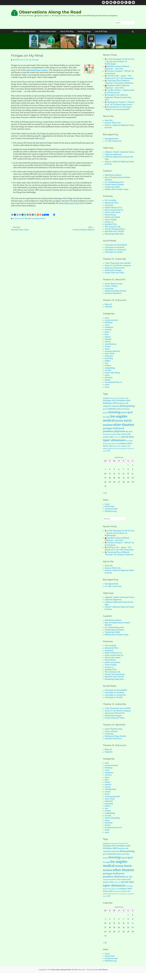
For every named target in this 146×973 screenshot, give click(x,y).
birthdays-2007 (109, 400)
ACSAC (42, 138)
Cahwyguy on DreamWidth (116, 245)
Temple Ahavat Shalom (114, 184)
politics (108, 361)
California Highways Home (24, 31)
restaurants (107, 434)
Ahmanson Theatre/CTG (115, 268)
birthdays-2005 (114, 398)
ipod (130, 412)
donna (123, 406)
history (108, 337)
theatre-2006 (107, 443)
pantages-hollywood (113, 428)
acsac (107, 318)
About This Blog (67, 31)
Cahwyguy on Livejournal (115, 250)
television (109, 377)
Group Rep (109, 288)
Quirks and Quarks (112, 217)
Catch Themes (103, 970)
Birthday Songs (84, 31)
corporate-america (111, 406)
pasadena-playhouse (114, 431)
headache (111, 409)
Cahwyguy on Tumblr (114, 252)
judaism (108, 339)
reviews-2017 (117, 437)
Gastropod (109, 205)
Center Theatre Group (113, 284)
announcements (111, 320)
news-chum (110, 353)
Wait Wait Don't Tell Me (114, 231)
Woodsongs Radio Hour (114, 234)
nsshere (108, 424)
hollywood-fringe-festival (36, 218)
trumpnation (122, 448)
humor (124, 412)
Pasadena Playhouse (113, 293)
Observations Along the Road (50, 12)
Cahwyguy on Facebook (114, 247)
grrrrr (105, 409)
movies (108, 346)
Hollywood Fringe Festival (37, 70)
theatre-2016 (107, 448)
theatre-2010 (108, 446)
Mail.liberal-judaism (113, 175)
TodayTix (108, 307)
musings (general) (112, 351)
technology (129, 440)
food (106, 334)
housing (114, 412)
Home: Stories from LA (114, 210)
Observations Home (48, 31)
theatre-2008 (116, 443)
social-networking (112, 373)
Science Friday (111, 219)
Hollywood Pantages (113, 270)
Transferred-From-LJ (113, 382)
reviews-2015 (125, 434)
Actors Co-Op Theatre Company (118, 265)
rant (106, 363)
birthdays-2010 (123, 403)
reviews (15, 218)
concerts (108, 329)
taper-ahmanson (114, 440)
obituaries (109, 356)
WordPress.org (111, 511)
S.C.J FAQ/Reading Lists (114, 182)
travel (107, 384)
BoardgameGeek (111, 139)
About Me (109, 120)
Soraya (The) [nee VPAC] (114, 272)
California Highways (113, 154)
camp (107, 325)
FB (81, 203)
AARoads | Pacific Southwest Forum (119, 152)
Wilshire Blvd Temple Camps (116, 189)
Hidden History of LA (113, 207)
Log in (107, 504)
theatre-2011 (117, 446)
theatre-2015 (126, 446)
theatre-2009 (126, 443)
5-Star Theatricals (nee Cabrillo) (118, 263)
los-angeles (118, 416)
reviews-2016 (108, 437)
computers (109, 327)
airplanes (106, 398)
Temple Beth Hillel (112, 187)
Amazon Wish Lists (113, 123)
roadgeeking (110, 368)
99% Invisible (110, 200)
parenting (109, 358)
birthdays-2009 (110, 403)
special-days (127, 436)
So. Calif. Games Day (113, 141)
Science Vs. (109, 222)
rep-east (128, 431)
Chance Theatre (111, 286)
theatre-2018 (115, 448)
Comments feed (111, 509)
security (108, 370)
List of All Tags (101, 31)
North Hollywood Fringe (69, 203)
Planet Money (110, 215)
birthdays (109, 322)
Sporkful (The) (111, 224)
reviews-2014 (115, 434)
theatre (21, 218)
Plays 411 (108, 304)
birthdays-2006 (123, 398)
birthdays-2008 (123, 400)
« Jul (105, 493)
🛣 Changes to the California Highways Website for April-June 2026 (118, 97)
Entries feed (109, 506)
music (107, 349)
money (119, 420)
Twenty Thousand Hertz (115, 229)
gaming (131, 406)
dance (107, 332)
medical (108, 420)
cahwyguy (35, 60)
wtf (108, 451)
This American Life (112, 227)
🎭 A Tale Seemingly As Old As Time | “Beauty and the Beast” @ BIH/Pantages (119, 61)
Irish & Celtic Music (113, 212)
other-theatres (123, 425)
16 (132, 474)
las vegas (106, 417)
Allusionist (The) (111, 203)
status (107, 375)
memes (108, 341)
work (107, 387)
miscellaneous (110, 344)
